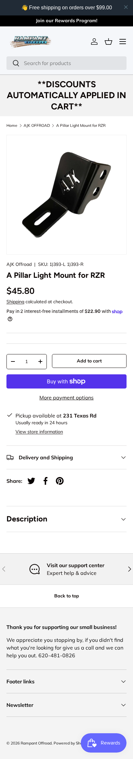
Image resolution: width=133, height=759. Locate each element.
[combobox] (66, 63)
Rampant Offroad (36, 743)
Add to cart (89, 361)
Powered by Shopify (71, 743)
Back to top (66, 596)
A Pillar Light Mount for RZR (81, 125)
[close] (126, 7)
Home (11, 125)
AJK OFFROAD (37, 125)
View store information (39, 432)
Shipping (15, 302)
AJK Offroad (19, 264)
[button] (108, 41)
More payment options (66, 397)
